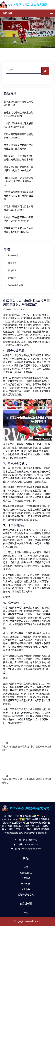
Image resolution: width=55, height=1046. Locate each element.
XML (26, 912)
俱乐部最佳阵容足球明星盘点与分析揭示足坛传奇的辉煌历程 (18, 195)
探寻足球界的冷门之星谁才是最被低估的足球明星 (18, 208)
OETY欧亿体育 (34, 921)
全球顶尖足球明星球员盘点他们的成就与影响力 (18, 114)
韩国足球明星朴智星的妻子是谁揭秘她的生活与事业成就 (18, 169)
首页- (24, 34)
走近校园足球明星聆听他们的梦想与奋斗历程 (18, 136)
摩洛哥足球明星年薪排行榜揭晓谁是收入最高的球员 (18, 147)
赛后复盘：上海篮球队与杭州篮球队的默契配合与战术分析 (18, 158)
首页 (26, 867)
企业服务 (12, 278)
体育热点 (12, 263)
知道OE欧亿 (13, 255)
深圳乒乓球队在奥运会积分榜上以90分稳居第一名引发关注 (18, 181)
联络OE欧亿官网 (15, 285)
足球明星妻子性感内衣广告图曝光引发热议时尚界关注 (18, 230)
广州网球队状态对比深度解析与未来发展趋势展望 (18, 125)
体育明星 (12, 270)
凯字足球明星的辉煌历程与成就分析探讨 (18, 103)
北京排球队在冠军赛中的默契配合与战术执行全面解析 (18, 219)
